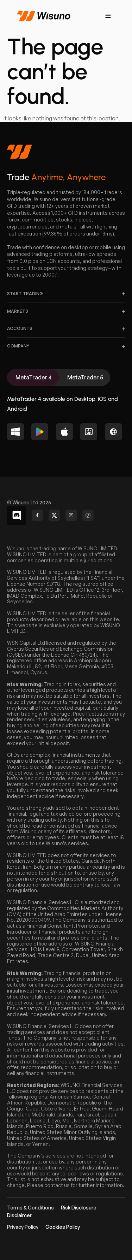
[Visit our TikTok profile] (88, 515)
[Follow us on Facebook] (37, 515)
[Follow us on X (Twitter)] (54, 515)
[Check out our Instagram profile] (71, 515)
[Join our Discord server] (16, 515)
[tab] (33, 377)
